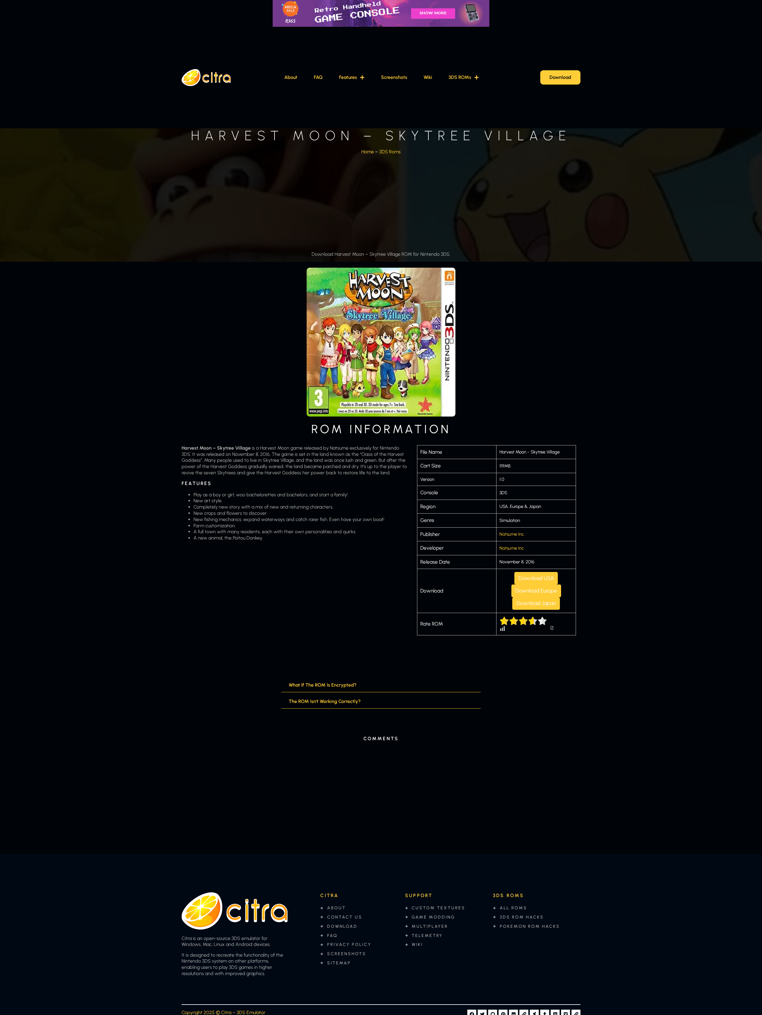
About (290, 77)
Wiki (428, 77)
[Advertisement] (381, 201)
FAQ (318, 77)
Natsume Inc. (512, 534)
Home (367, 152)
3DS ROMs (460, 77)
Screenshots (394, 77)
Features (348, 77)
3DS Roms (390, 152)
